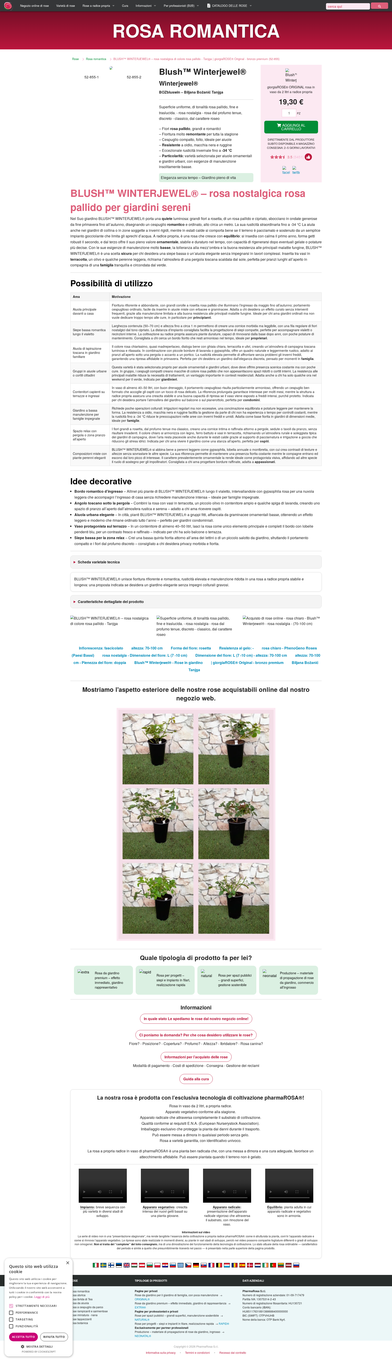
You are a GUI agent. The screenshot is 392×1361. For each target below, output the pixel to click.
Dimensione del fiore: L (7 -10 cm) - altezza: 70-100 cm (241, 655)
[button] (38, 1346)
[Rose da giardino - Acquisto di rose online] (379, 5)
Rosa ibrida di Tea (81, 1299)
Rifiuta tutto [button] (54, 1337)
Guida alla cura (196, 1078)
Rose (75, 59)
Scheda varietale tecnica (99, 562)
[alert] (39, 1307)
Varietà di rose (65, 5)
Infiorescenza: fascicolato (101, 648)
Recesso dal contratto (232, 1352)
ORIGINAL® (142, 1299)
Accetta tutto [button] (23, 1337)
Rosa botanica (79, 1323)
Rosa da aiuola (79, 1303)
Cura (125, 5)
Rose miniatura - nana (84, 1315)
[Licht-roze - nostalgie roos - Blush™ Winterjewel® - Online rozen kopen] (258, 1265)
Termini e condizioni (197, 1352)
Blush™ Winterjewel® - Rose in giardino (168, 662)
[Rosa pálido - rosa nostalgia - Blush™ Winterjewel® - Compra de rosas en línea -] (242, 1265)
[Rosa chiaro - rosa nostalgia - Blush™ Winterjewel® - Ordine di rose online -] (96, 1265)
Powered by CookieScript (39, 1351)
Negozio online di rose (34, 5)
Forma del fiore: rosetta (191, 648)
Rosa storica (78, 1295)
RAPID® (224, 1323)
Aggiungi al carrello (293, 127)
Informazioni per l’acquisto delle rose (196, 1056)
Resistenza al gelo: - (236, 648)
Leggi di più (41, 1297)
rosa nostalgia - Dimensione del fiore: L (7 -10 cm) (144, 655)
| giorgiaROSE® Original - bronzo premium (247, 662)
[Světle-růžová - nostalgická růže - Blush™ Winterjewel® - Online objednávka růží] (188, 1265)
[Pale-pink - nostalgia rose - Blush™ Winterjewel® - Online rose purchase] (127, 1265)
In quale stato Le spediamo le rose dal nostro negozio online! (196, 1018)
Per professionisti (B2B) (179, 5)
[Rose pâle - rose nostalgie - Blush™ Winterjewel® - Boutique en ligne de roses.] (211, 1265)
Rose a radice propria (96, 5)
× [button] (67, 1263)
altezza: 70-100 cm (147, 648)
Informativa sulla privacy (161, 1352)
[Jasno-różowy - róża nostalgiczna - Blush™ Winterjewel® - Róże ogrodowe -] (157, 1265)
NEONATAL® (143, 1336)
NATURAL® (142, 1319)
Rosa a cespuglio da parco (86, 1307)
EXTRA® (140, 1307)
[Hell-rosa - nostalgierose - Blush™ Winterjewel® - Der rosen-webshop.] (196, 1265)
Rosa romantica (96, 59)
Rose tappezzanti (81, 1319)
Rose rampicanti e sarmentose (89, 1311)
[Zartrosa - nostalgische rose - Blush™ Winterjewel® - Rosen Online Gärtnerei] (142, 1265)
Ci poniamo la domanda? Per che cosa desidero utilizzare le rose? (196, 1035)
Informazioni (144, 5)
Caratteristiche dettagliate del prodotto (111, 601)
